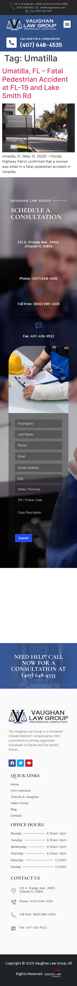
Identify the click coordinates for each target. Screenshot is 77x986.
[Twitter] (20, 763)
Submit (23, 538)
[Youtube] (29, 763)
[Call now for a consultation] (11, 42)
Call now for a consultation (40, 39)
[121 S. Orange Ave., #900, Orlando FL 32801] (38, 231)
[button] (67, 24)
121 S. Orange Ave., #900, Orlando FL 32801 (38, 244)
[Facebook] (12, 763)
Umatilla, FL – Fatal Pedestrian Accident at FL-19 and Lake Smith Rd (35, 83)
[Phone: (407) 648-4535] (38, 267)
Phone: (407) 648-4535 (38, 278)
